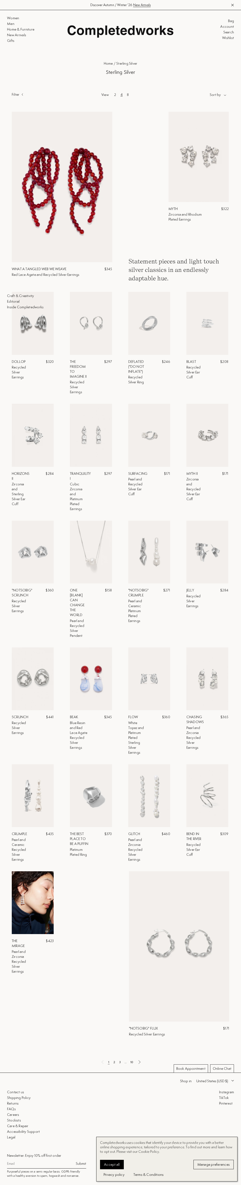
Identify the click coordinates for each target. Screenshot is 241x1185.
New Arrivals (142, 5)
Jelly (190, 590)
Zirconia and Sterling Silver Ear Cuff (18, 494)
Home (108, 63)
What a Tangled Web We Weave (39, 269)
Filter (15, 94)
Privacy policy (114, 1174)
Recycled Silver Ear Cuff (193, 372)
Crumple (19, 834)
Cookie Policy (148, 1151)
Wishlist (228, 38)
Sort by (215, 94)
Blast (191, 361)
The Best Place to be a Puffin (79, 839)
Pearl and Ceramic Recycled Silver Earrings (19, 849)
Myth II (192, 473)
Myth (173, 208)
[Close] (233, 1061)
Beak (74, 717)
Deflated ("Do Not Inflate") (136, 366)
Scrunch (20, 717)
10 (131, 1062)
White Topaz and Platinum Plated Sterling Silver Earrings (136, 738)
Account (227, 26)
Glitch (134, 834)
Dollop (18, 361)
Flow (133, 717)
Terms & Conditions (148, 1174)
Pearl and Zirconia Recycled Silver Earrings (193, 737)
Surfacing (138, 473)
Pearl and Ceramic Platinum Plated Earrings (135, 611)
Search (228, 32)
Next (139, 1062)
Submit (81, 1163)
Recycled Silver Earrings (19, 372)
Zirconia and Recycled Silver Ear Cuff (193, 489)
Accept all (112, 1164)
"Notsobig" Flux (143, 1028)
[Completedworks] (120, 31)
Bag (231, 21)
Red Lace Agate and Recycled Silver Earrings (46, 274)
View (105, 94)
